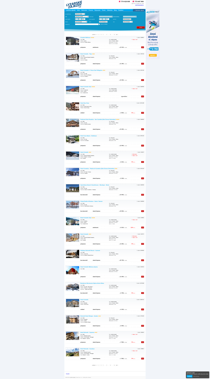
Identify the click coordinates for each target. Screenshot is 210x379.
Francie (91, 10)
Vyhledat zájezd (139, 10)
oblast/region (91, 16)
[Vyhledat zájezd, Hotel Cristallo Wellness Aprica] (72, 270)
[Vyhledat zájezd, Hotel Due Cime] (72, 106)
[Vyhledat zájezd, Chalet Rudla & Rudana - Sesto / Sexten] (72, 205)
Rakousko (84, 10)
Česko (104, 10)
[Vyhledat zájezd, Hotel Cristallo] (72, 156)
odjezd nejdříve (67, 19)
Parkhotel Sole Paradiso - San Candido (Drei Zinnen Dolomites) (98, 119)
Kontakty (68, 373)
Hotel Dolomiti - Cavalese (87, 348)
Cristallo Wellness (85, 37)
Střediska (109, 10)
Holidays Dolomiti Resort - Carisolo (90, 250)
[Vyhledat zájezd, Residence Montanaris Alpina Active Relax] (72, 287)
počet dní (114, 19)
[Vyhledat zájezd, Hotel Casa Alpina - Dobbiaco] (72, 139)
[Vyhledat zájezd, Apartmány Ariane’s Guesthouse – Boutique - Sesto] (72, 188)
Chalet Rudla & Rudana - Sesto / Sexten (91, 201)
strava (90, 21)
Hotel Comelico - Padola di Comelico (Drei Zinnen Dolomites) (97, 168)
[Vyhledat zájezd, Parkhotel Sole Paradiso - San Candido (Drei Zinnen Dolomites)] (72, 123)
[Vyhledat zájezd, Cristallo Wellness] (72, 41)
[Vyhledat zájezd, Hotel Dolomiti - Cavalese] (72, 352)
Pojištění (120, 10)
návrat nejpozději (92, 19)
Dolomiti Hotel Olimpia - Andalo (89, 316)
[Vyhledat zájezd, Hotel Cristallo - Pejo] (72, 57)
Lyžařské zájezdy (70, 10)
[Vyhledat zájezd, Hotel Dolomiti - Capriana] (72, 336)
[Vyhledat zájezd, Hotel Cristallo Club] (72, 90)
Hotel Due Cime (84, 103)
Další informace (196, 376)
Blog (115, 10)
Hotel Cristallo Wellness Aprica (89, 267)
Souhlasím (189, 376)
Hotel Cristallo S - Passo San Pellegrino (91, 70)
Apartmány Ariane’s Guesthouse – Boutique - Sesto (94, 185)
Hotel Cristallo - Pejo (86, 54)
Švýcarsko (97, 10)
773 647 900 (139, 1)
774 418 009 (125, 1)
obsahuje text (67, 24)
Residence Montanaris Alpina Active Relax (92, 283)
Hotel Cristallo (84, 152)
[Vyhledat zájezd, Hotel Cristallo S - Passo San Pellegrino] (72, 74)
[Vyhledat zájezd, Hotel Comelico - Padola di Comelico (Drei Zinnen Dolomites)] (72, 172)
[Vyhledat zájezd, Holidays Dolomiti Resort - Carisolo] (72, 254)
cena (114, 21)
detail (143, 47)
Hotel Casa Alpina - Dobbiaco (88, 135)
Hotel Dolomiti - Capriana (87, 332)
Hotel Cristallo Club (85, 86)
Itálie (78, 10)
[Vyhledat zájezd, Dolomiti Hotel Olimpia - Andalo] (72, 319)
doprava (66, 21)
